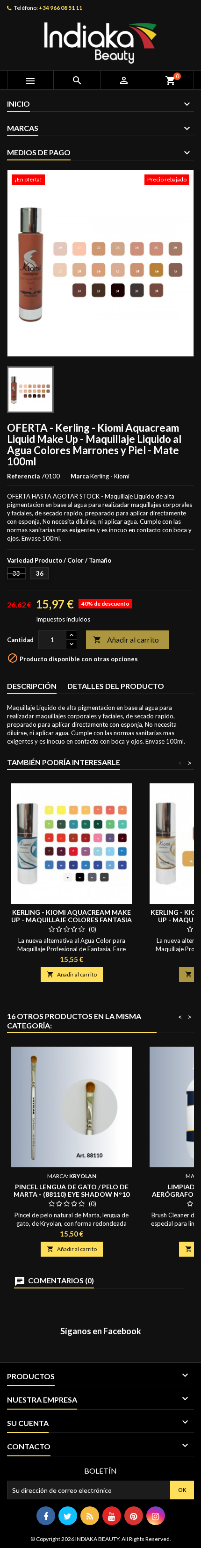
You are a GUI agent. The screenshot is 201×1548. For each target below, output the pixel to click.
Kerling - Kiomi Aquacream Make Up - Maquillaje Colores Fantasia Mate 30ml (71, 919)
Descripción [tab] (32, 685)
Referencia (23, 476)
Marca (80, 476)
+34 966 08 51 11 (60, 7)
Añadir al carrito (126, 639)
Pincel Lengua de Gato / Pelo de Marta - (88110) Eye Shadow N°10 (71, 1190)
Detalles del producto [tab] (115, 685)
